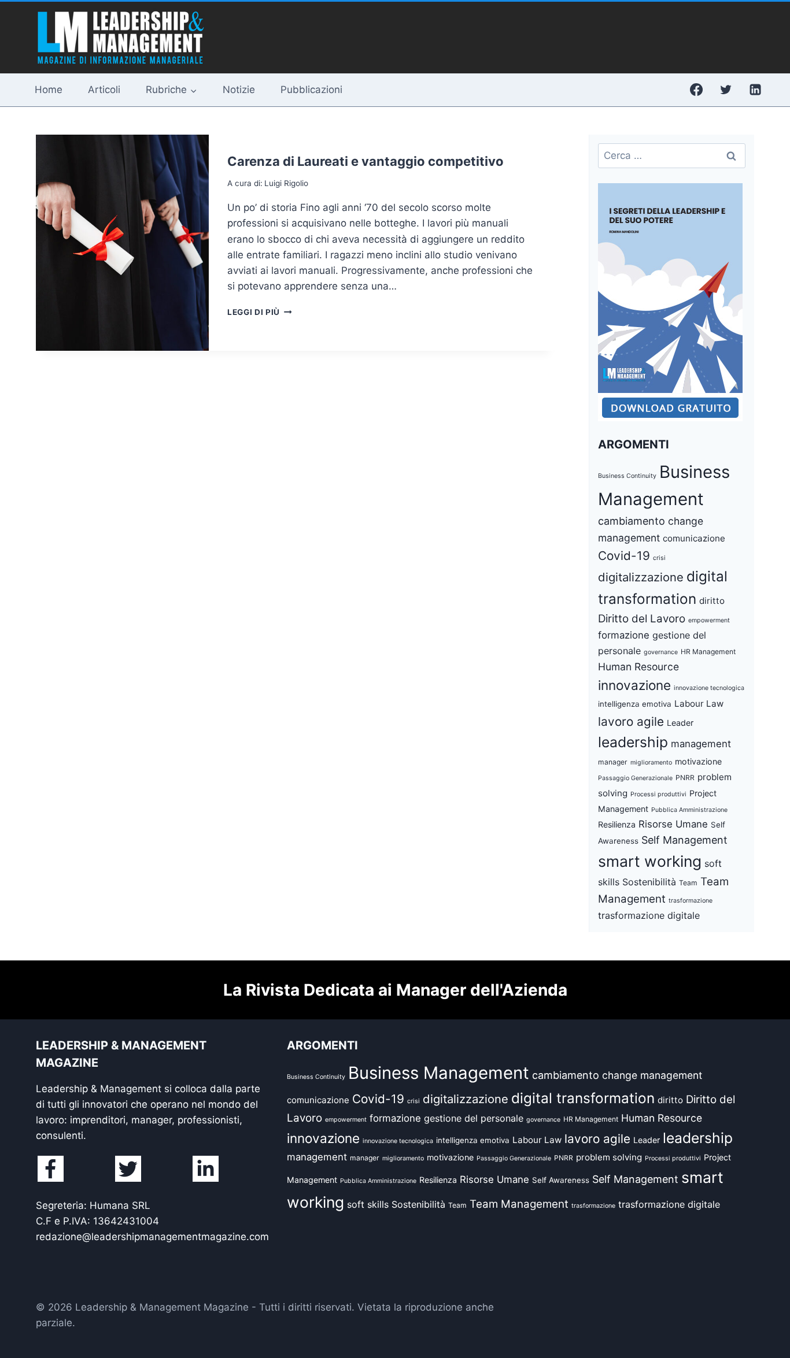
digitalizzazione (641, 577)
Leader (680, 723)
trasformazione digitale (649, 915)
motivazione (698, 761)
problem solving (609, 1157)
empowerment (709, 620)
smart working (650, 861)
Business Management (438, 1073)
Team (688, 882)
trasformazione (691, 900)
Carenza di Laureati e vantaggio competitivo (365, 161)
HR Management (708, 651)
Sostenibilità (649, 882)
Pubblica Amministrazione (689, 810)
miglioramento (651, 762)
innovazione (634, 685)
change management (652, 1075)
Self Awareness (560, 1180)
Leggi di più (259, 312)
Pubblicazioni (311, 89)
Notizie (239, 89)
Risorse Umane (673, 824)
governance (661, 652)
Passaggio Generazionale (635, 778)
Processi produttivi (658, 794)
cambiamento (631, 521)
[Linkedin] (755, 89)
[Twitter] (726, 89)
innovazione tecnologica (709, 688)
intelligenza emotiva (634, 703)
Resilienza (617, 824)
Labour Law (698, 703)
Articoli (104, 89)
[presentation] (122, 243)
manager (612, 762)
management (701, 744)
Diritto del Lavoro (641, 618)
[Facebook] (696, 89)
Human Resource (638, 667)
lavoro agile (631, 721)
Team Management (519, 1204)
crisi (659, 558)
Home (48, 89)
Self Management (684, 840)
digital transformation (583, 1098)
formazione (623, 635)
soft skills (368, 1204)
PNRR (685, 777)
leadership (633, 742)
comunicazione (694, 538)
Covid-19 (624, 555)
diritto (712, 600)
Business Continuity (627, 476)
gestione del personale (473, 1118)
